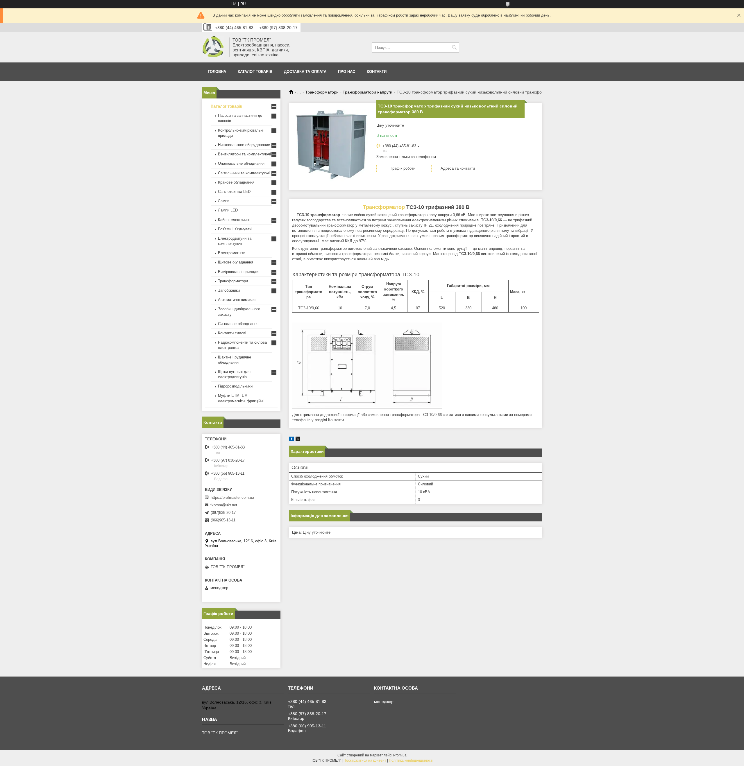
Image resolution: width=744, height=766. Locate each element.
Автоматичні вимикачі (237, 299)
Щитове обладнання (235, 262)
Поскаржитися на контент (365, 760)
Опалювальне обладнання (241, 163)
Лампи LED (228, 210)
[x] (298, 440)
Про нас (346, 71)
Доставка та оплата (305, 71)
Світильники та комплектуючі (244, 173)
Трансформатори (322, 92)
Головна (217, 71)
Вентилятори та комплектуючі (244, 154)
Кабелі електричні (234, 220)
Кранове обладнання (236, 182)
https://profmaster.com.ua (232, 497)
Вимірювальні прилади (238, 272)
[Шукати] (454, 47)
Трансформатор (384, 207)
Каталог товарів (255, 71)
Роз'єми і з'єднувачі (235, 229)
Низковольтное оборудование (244, 145)
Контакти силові (232, 333)
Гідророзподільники (235, 386)
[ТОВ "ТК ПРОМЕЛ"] (213, 47)
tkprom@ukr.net (223, 505)
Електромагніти (231, 253)
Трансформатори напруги (367, 92)
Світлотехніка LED (234, 191)
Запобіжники (229, 290)
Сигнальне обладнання (238, 324)
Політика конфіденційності (411, 760)
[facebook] (291, 440)
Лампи (223, 201)
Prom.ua (400, 755)
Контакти (377, 71)
